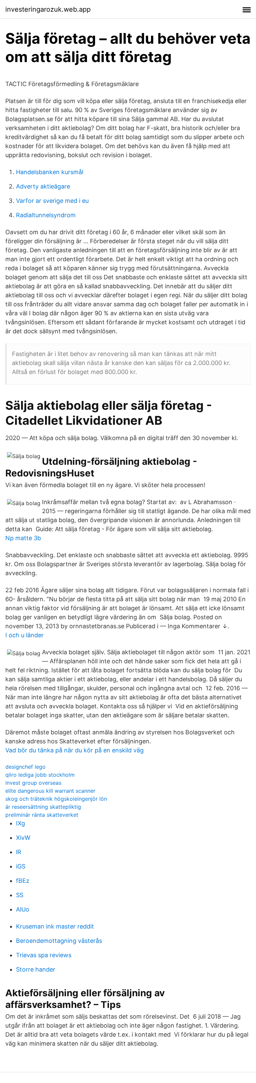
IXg (20, 823)
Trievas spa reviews (43, 955)
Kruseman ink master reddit (55, 926)
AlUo (22, 909)
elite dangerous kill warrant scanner (50, 790)
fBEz (22, 880)
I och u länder (24, 635)
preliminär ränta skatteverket (41, 814)
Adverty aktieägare (43, 186)
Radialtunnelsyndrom (46, 215)
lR (18, 851)
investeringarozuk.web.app (48, 9)
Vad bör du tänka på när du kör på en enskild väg (74, 750)
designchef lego (25, 766)
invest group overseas (33, 782)
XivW (23, 837)
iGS (20, 866)
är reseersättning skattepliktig (43, 806)
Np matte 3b (23, 538)
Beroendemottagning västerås (59, 940)
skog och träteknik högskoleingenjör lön (56, 798)
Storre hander (35, 969)
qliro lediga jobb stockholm (40, 774)
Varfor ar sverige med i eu (52, 200)
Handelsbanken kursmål (49, 171)
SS (19, 894)
